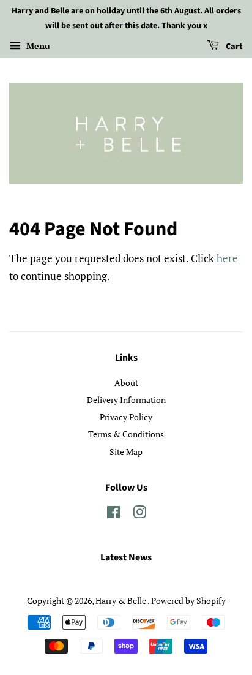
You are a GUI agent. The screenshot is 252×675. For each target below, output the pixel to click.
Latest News (126, 557)
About (126, 382)
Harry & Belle (121, 600)
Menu (37, 45)
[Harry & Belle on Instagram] (139, 514)
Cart (233, 46)
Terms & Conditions (126, 434)
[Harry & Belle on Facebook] (113, 514)
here (227, 258)
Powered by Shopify (188, 600)
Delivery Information (126, 399)
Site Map (126, 452)
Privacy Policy (126, 417)
